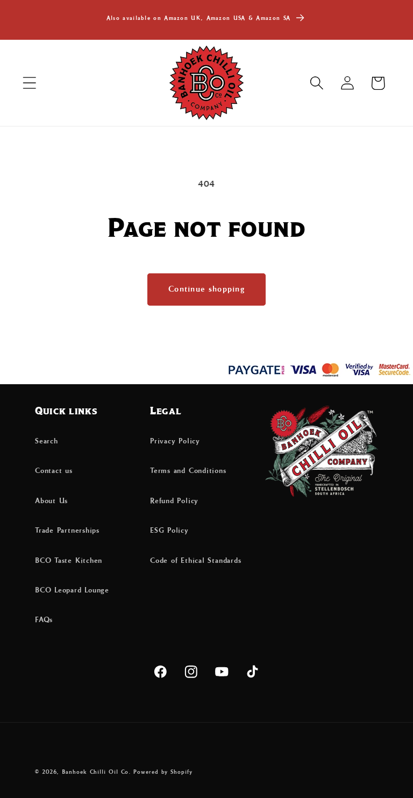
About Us (51, 501)
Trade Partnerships (67, 530)
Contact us (54, 471)
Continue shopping (206, 289)
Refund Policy (174, 501)
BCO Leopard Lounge (72, 590)
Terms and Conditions (188, 471)
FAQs (44, 620)
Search (46, 441)
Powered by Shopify (162, 772)
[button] (29, 83)
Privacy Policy (175, 441)
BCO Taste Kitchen (68, 561)
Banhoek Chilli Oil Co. (96, 772)
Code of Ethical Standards (195, 561)
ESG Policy (169, 530)
